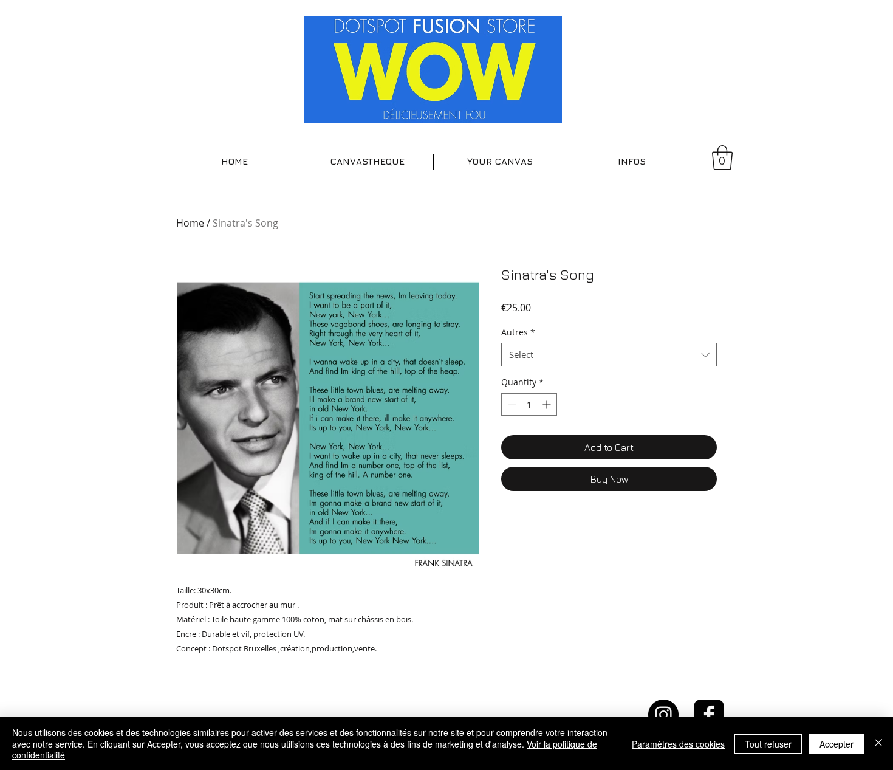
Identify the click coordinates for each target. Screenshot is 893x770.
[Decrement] (510, 404)
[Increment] (547, 404)
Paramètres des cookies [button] (678, 744)
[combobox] (609, 354)
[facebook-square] (709, 715)
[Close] (878, 743)
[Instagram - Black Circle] (663, 715)
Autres (518, 332)
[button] (367, 162)
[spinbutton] (529, 404)
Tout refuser (768, 744)
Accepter (836, 744)
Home (190, 223)
